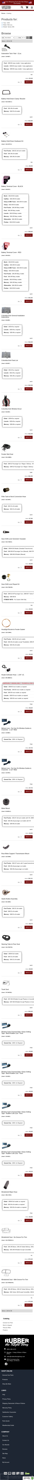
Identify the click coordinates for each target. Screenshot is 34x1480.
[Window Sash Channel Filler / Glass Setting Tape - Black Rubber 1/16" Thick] (6, 1025)
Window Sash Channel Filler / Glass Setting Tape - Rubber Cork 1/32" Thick (16, 1152)
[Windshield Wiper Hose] (6, 1185)
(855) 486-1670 (11, 1349)
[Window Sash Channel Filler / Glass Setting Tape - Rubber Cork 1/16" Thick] (6, 1105)
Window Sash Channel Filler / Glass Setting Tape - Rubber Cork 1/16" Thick (16, 1112)
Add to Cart (28, 1015)
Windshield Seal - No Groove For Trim (14, 1237)
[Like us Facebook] (6, 1364)
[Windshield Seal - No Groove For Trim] (6, 1230)
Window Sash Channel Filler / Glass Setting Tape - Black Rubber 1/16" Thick (16, 1032)
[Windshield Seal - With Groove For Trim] (6, 1273)
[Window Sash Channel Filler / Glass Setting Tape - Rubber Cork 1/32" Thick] (6, 1145)
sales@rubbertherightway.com (16, 1356)
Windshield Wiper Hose (9, 1192)
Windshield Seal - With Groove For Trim (14, 1279)
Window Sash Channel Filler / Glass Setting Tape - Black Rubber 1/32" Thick (16, 1072)
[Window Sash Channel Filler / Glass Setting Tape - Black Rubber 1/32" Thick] (6, 1065)
